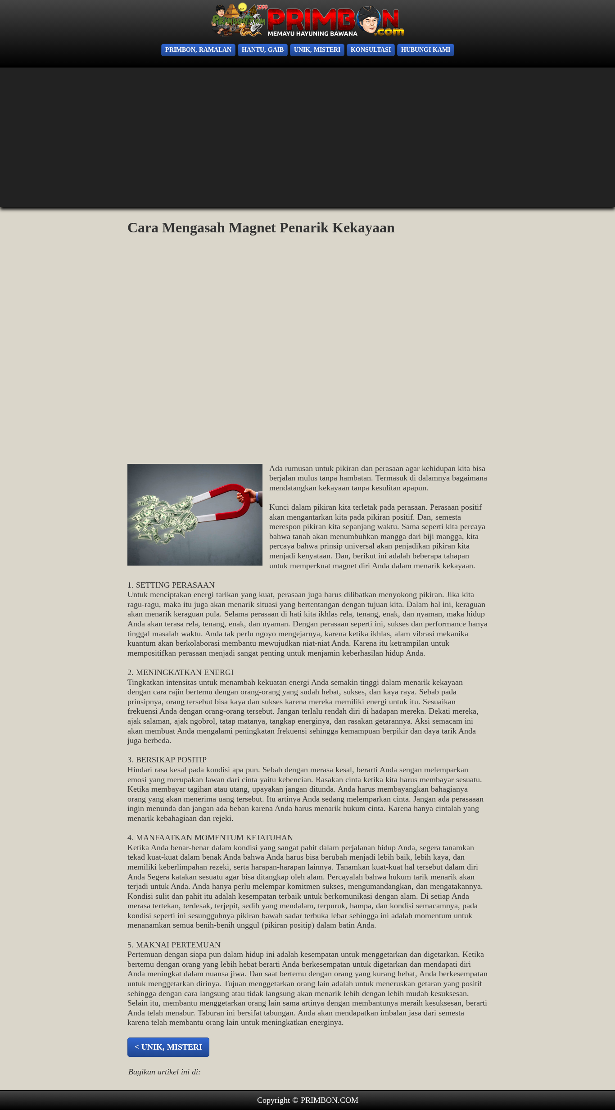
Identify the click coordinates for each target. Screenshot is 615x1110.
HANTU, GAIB (263, 49)
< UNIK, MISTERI (168, 1046)
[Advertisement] (41, 140)
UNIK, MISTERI (317, 49)
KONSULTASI (371, 49)
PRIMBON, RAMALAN (198, 49)
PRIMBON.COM (329, 1100)
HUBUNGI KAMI (425, 49)
